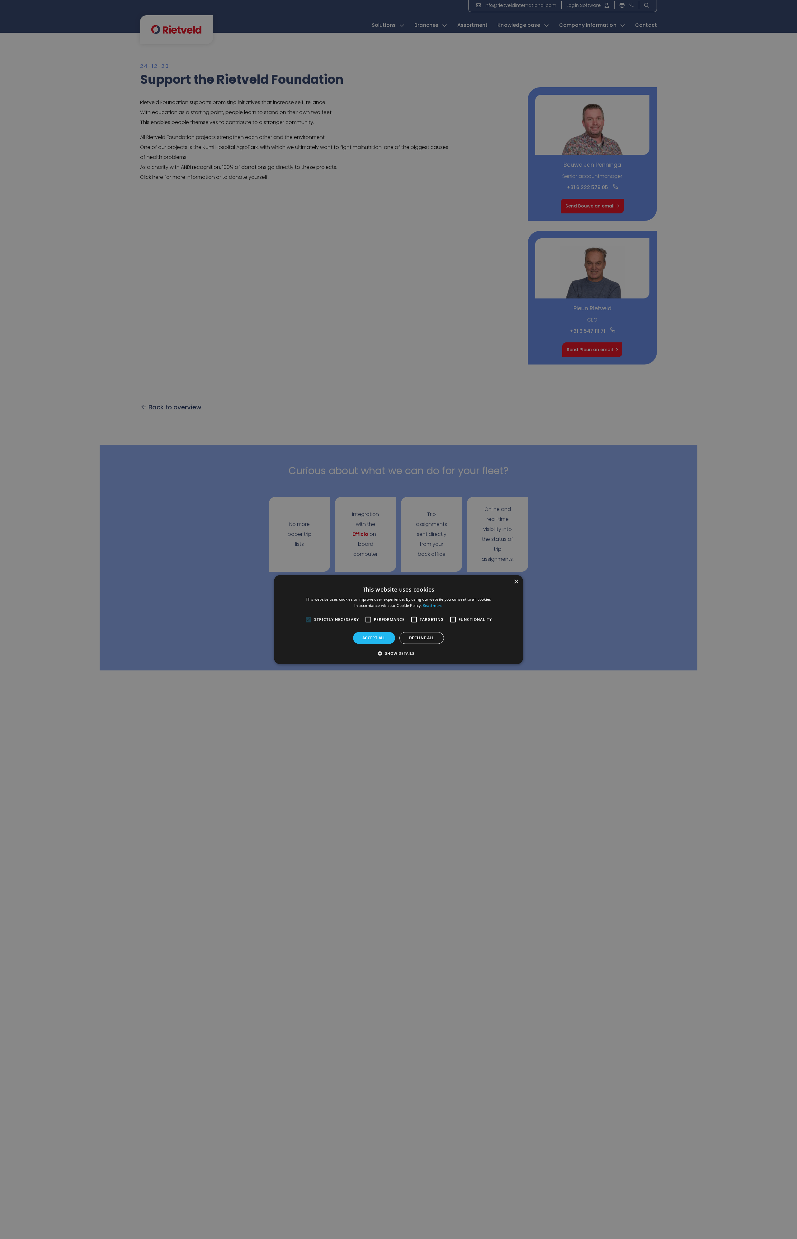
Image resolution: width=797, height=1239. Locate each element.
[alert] (398, 619)
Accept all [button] (374, 637)
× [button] (516, 581)
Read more (433, 605)
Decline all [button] (421, 637)
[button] (398, 653)
